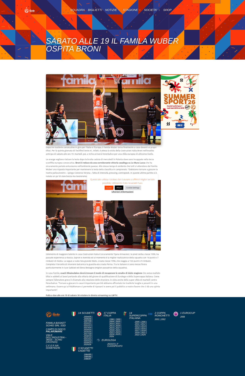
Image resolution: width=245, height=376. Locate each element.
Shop (167, 9)
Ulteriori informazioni (122, 191)
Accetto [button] (109, 188)
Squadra (77, 9)
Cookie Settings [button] (132, 187)
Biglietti (95, 9)
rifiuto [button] (119, 187)
